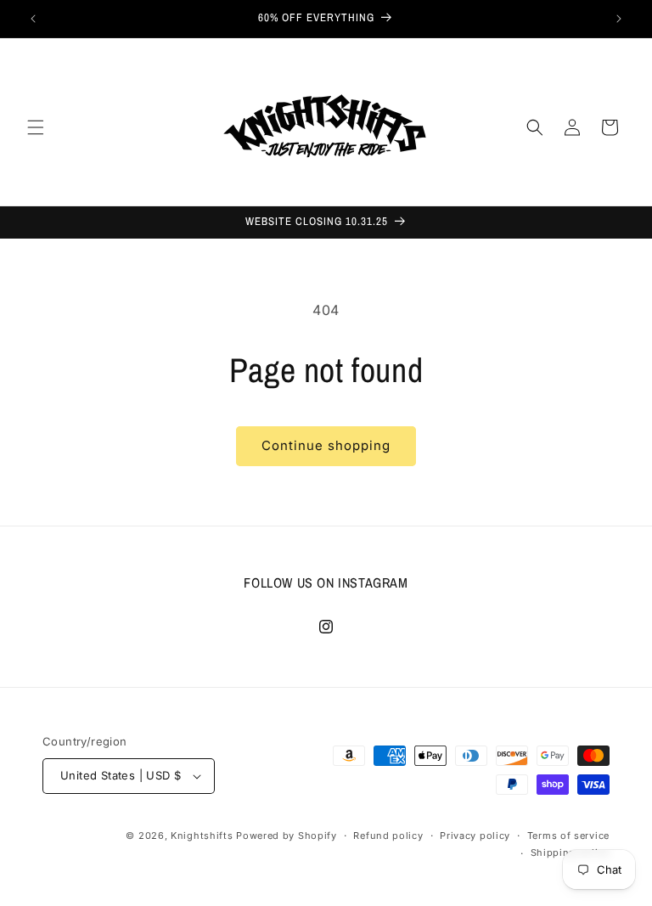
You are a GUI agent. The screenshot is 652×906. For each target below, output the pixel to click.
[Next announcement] (619, 18)
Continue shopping (326, 445)
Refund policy (388, 835)
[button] (35, 127)
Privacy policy (475, 835)
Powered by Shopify (286, 835)
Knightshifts (202, 835)
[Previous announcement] (33, 18)
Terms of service (568, 835)
